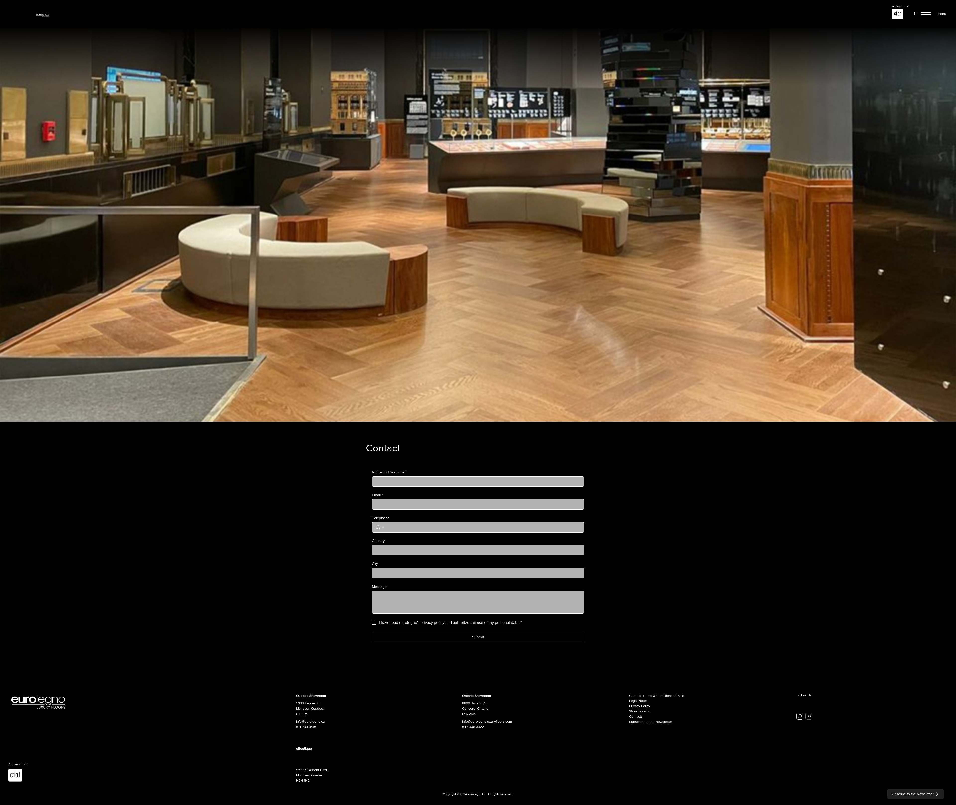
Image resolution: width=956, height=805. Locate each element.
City (375, 563)
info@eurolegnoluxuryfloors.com (487, 721)
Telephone (380, 518)
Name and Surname (389, 472)
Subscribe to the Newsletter (650, 722)
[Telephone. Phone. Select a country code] (380, 527)
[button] (926, 14)
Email (377, 495)
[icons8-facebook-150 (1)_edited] (808, 716)
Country (378, 540)
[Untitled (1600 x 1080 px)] (799, 716)
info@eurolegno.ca (310, 721)
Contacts (636, 716)
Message (379, 586)
